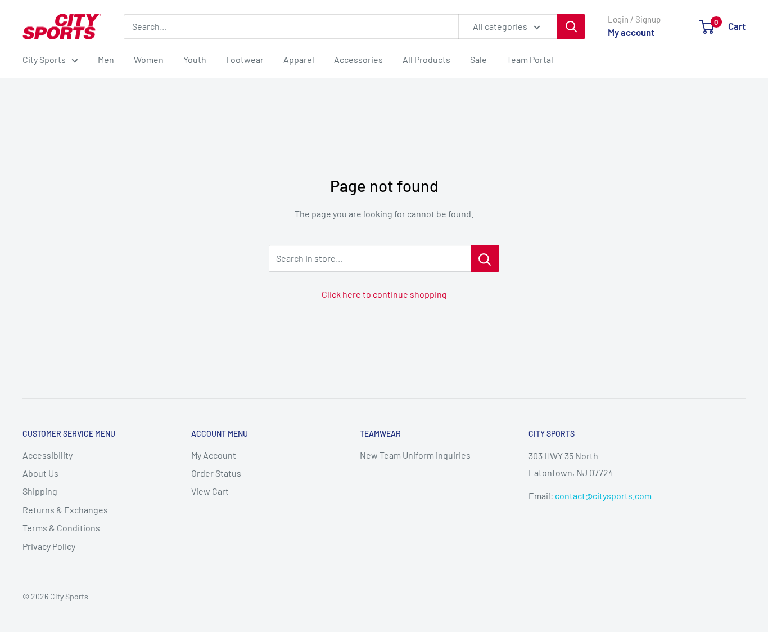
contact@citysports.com (603, 495)
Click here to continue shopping (384, 294)
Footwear (245, 59)
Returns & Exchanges (65, 509)
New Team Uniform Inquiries (415, 455)
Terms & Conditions (61, 527)
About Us (40, 473)
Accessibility (47, 455)
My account (631, 32)
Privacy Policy (48, 546)
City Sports (44, 59)
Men (106, 59)
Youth (194, 59)
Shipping (39, 491)
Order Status (216, 473)
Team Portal (530, 59)
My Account (213, 455)
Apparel (298, 59)
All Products (426, 59)
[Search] (571, 26)
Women (149, 59)
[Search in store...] (485, 258)
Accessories (358, 59)
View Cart (210, 491)
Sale (478, 59)
